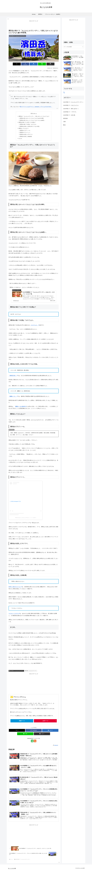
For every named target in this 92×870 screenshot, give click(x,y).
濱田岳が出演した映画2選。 (26, 136)
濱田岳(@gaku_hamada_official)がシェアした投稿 (25, 517)
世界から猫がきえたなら (15, 586)
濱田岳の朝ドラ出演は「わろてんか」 (28, 124)
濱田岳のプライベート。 (25, 132)
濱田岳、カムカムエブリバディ (31, 670)
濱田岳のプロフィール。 (25, 130)
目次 (32, 113)
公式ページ (45, 720)
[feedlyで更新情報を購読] (32, 741)
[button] (50, 64)
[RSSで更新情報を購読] (35, 741)
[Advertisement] (34, 25)
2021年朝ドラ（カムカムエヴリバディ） (17, 670)
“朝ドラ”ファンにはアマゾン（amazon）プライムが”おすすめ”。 (36, 106)
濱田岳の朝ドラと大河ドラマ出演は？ (27, 122)
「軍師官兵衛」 (12, 375)
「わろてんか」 (34, 325)
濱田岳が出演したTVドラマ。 (26, 134)
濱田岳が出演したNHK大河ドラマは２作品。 (30, 126)
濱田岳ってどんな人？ (24, 128)
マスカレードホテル (14, 613)
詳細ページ (22, 720)
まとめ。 (21, 138)
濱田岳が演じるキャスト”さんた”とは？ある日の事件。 (32, 118)
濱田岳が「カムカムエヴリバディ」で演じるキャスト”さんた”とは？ (34, 116)
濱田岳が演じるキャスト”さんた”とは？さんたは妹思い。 (33, 120)
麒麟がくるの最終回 (20, 406)
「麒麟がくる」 (12, 396)
